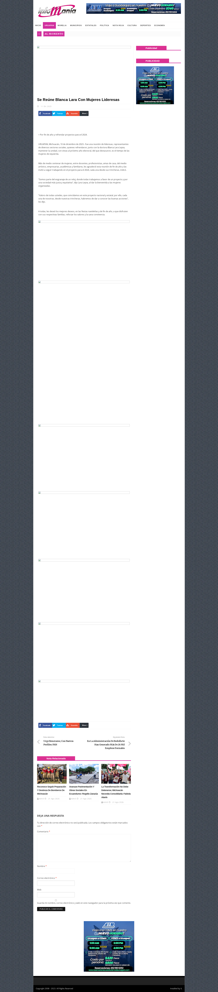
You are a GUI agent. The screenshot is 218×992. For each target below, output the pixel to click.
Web (39, 889)
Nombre (42, 866)
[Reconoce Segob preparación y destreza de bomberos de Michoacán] (52, 774)
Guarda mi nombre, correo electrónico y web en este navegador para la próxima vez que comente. (84, 903)
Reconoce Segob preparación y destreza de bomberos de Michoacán (51, 790)
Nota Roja (118, 25)
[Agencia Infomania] (57, 11)
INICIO (38, 25)
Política (104, 25)
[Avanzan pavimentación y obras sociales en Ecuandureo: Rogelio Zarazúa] (84, 774)
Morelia (62, 25)
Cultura (132, 25)
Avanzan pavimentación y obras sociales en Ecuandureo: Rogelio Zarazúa (83, 790)
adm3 (41, 798)
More (84, 113)
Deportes (145, 25)
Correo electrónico (47, 878)
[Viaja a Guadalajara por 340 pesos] (133, 8)
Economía (159, 25)
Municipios (76, 25)
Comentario (43, 831)
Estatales (90, 25)
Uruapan (49, 25)
